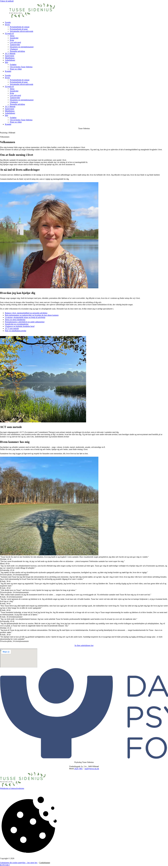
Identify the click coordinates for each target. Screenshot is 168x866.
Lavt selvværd (15, 42)
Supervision (9, 56)
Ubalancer (14, 49)
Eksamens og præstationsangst (21, 47)
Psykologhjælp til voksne (19, 27)
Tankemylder (15, 45)
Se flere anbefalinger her (84, 645)
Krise (12, 40)
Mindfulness (10, 58)
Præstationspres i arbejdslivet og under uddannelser (25, 322)
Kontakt (8, 71)
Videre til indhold (7, 1)
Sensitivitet (14, 38)
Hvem (7, 25)
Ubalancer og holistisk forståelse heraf (19, 326)
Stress (12, 36)
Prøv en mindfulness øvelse (15, 331)
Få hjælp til (9, 33)
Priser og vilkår (16, 69)
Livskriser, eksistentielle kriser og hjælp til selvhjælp (25, 317)
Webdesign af (5, 788)
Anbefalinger (10, 60)
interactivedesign (17, 788)
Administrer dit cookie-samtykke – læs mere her (19, 863)
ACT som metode (12, 328)
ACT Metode (10, 53)
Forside (8, 22)
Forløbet (13, 65)
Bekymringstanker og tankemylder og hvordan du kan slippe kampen (32, 315)
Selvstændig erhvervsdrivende (21, 31)
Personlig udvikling (17, 51)
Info (6, 62)
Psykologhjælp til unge (19, 29)
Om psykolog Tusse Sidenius (21, 67)
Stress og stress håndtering (15, 320)
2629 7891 (78, 769)
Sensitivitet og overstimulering (16, 324)
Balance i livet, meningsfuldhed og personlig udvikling (26, 313)
